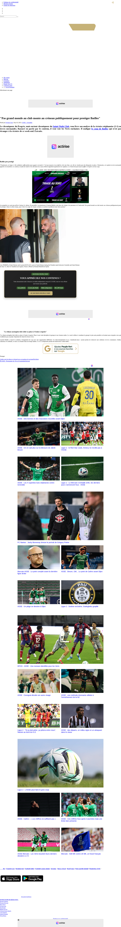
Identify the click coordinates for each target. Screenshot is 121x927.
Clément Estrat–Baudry (5, 911)
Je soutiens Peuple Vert (40, 293)
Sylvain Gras (9, 122)
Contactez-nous (8, 85)
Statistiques (7, 82)
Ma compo (7, 77)
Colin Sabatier (3, 912)
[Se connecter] (112, 2)
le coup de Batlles (99, 129)
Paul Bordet (3, 907)
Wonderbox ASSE (94, 868)
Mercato (6, 79)
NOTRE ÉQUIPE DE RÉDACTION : (9, 899)
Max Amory (3, 904)
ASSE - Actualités (27, 122)
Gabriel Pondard (4, 914)
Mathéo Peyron (3, 909)
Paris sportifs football (81, 868)
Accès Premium (9, 87)
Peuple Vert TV (8, 84)
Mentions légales (8, 4)
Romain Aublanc (4, 901)
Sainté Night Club (61, 126)
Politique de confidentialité (11, 2)
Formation (6, 81)
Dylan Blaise (3, 915)
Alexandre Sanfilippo (26, 896)
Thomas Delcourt (4, 903)
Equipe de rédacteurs (9, 5)
